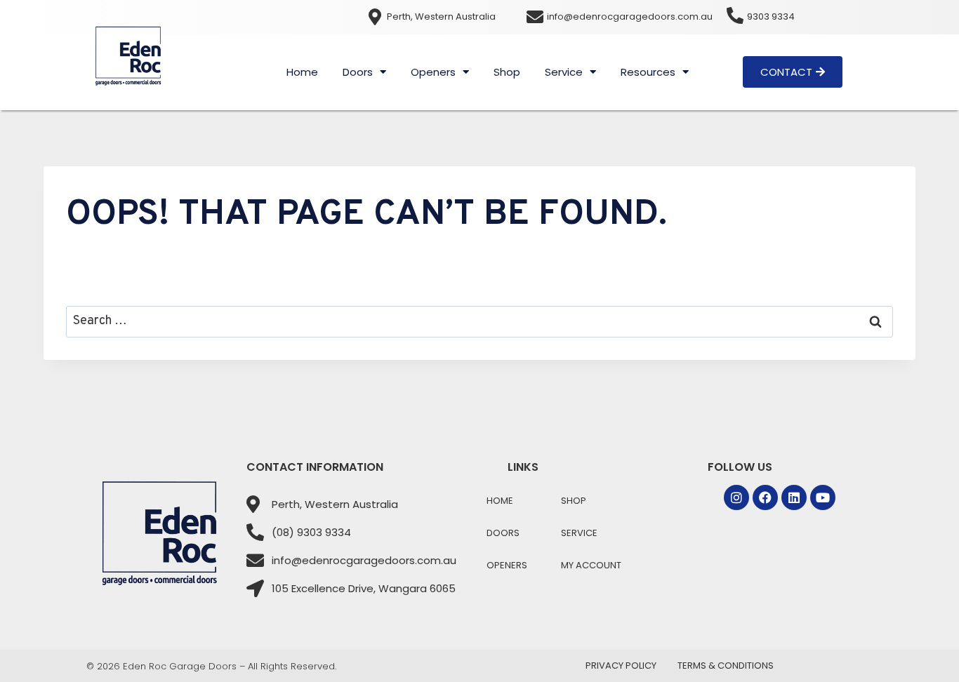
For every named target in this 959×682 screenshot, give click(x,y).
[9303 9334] (735, 15)
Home (302, 72)
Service (564, 72)
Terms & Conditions (725, 665)
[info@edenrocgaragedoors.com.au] (535, 16)
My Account (591, 565)
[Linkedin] (794, 497)
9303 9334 (771, 16)
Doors (358, 72)
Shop (507, 72)
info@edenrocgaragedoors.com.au (630, 16)
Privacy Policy (621, 665)
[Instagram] (736, 497)
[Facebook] (765, 497)
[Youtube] (822, 497)
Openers (433, 72)
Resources (648, 72)
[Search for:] (479, 321)
